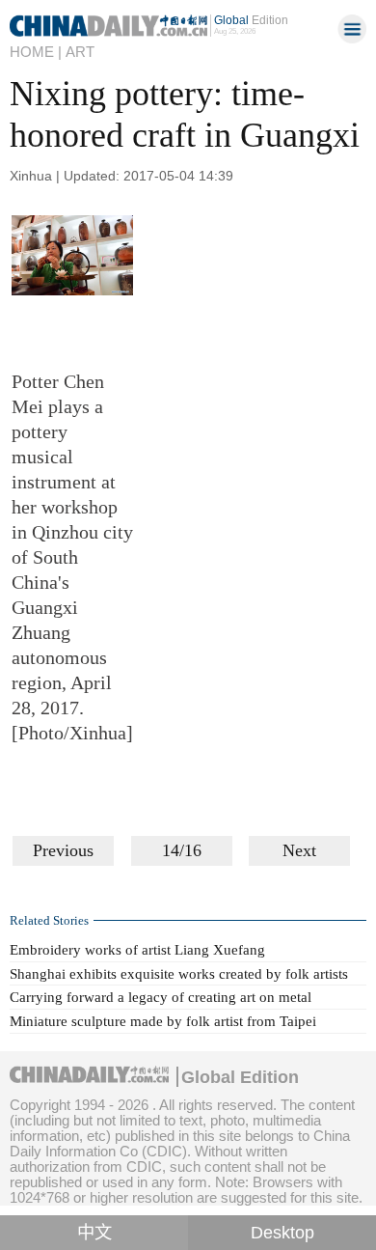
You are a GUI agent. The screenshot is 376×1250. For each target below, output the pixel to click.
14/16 (181, 850)
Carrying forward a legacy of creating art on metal (160, 997)
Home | (36, 51)
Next (299, 850)
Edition (251, 20)
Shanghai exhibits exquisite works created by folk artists (179, 974)
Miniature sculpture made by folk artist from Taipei (163, 1021)
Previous (63, 850)
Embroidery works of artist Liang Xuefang (137, 950)
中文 (94, 1232)
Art (80, 51)
